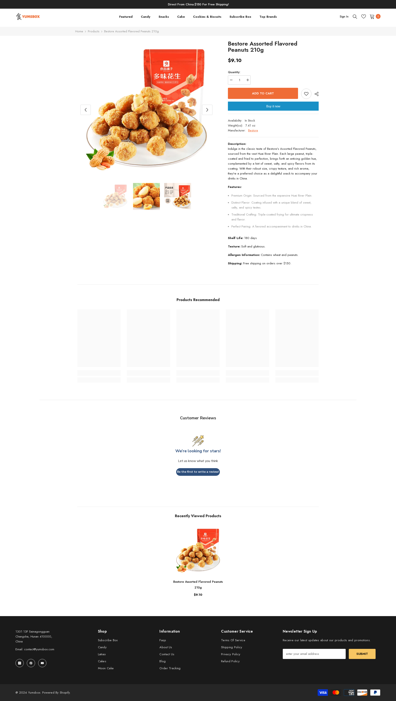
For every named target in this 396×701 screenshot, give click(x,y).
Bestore (253, 130)
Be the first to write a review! (198, 472)
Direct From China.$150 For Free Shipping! (198, 4)
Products (93, 31)
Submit (362, 654)
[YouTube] (42, 663)
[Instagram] (19, 663)
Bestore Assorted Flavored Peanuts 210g (198, 584)
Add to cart (263, 93)
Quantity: (234, 72)
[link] (99, 373)
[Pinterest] (31, 663)
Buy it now (273, 106)
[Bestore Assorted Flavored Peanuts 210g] (198, 551)
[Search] (355, 16)
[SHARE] (315, 94)
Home (79, 31)
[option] (146, 110)
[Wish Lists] (363, 16)
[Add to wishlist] (306, 94)
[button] (85, 110)
